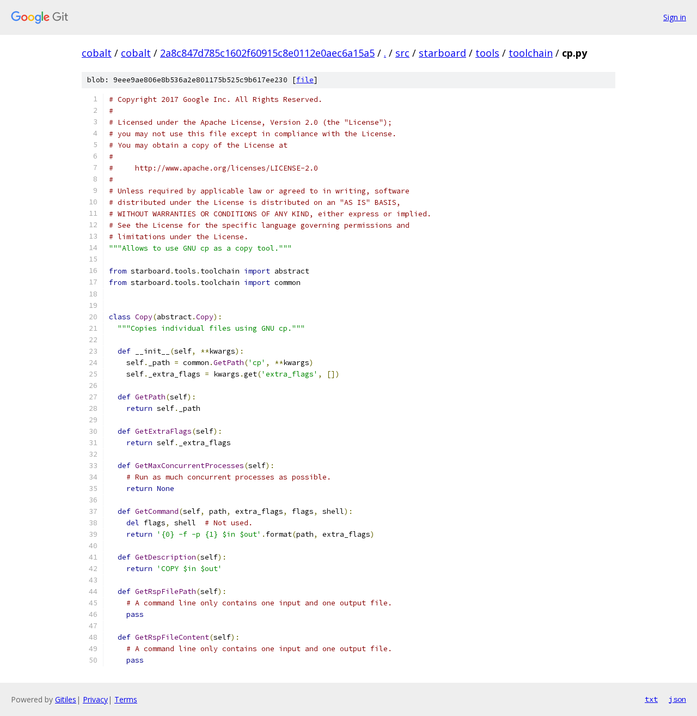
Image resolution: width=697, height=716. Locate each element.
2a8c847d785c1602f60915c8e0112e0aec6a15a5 (267, 52)
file (305, 79)
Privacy (95, 699)
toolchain (531, 52)
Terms (125, 699)
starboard (442, 52)
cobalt (97, 52)
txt (651, 699)
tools (487, 52)
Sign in (674, 17)
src (402, 52)
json (677, 699)
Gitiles (65, 699)
